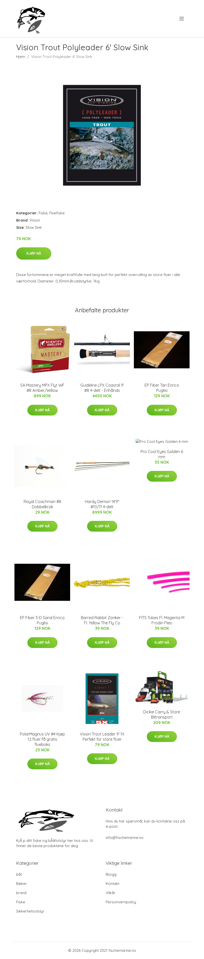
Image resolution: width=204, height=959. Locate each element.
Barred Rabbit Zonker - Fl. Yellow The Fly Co (102, 620)
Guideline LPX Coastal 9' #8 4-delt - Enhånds (102, 388)
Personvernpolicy (121, 902)
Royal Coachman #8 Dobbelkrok (42, 504)
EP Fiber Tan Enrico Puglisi (162, 388)
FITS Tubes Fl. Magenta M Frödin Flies (161, 620)
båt (19, 874)
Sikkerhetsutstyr (30, 911)
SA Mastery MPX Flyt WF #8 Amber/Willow (42, 388)
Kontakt (112, 883)
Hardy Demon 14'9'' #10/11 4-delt (102, 504)
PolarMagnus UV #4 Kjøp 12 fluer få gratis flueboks (42, 739)
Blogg (111, 874)
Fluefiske (57, 213)
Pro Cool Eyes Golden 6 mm (162, 454)
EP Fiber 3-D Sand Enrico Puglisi (42, 620)
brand (21, 892)
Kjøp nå (33, 253)
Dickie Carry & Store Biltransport (161, 714)
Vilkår (110, 892)
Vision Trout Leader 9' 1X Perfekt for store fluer (102, 736)
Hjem (20, 56)
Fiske (43, 213)
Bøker (21, 883)
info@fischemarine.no (125, 837)
